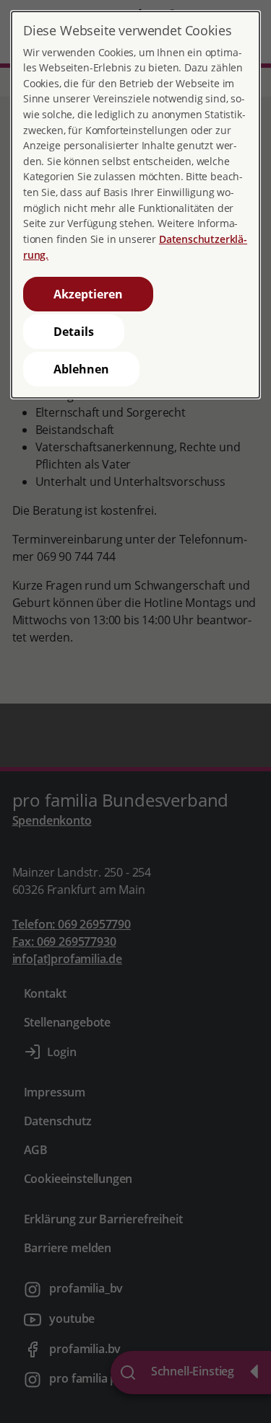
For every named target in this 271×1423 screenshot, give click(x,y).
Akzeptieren (88, 294)
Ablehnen (81, 369)
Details (73, 332)
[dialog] (135, 205)
